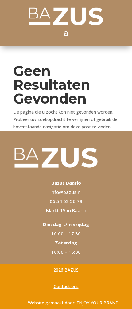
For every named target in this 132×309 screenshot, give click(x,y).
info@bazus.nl (66, 192)
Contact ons (66, 286)
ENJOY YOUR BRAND (97, 303)
